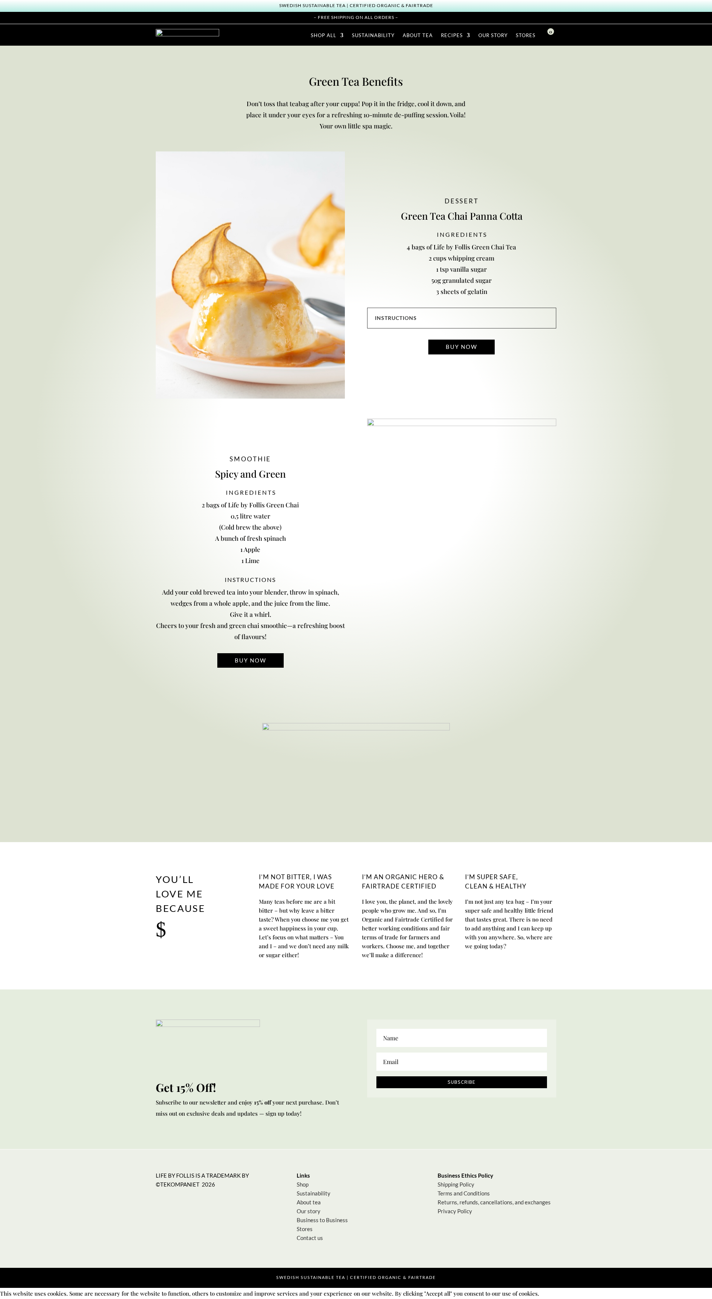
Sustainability (313, 1193)
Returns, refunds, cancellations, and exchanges (494, 1202)
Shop (303, 1184)
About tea (309, 1202)
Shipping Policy (456, 1184)
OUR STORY (493, 35)
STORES (525, 35)
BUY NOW (461, 346)
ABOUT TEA (418, 35)
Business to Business (322, 1220)
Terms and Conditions (464, 1193)
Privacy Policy (455, 1211)
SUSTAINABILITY (373, 35)
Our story (308, 1211)
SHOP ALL (323, 35)
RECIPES (452, 35)
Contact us (310, 1237)
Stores (305, 1229)
